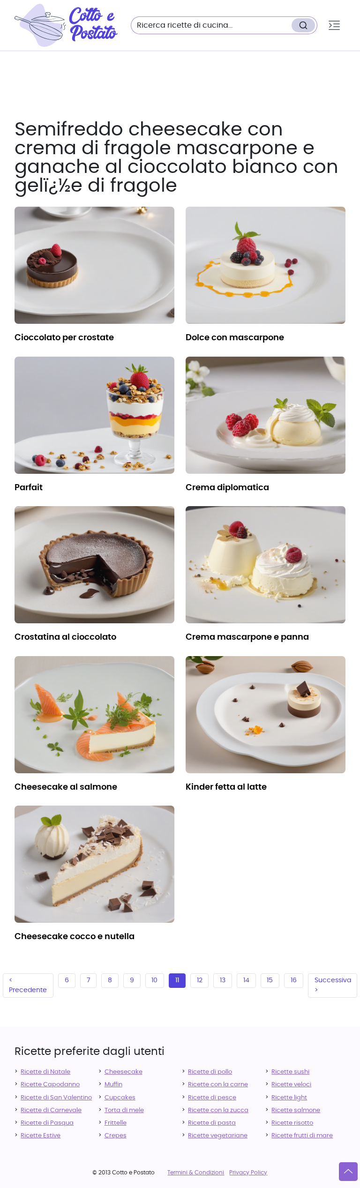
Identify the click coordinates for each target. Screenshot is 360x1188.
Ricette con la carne (218, 1085)
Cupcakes (120, 1098)
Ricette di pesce (212, 1098)
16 (294, 980)
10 (154, 980)
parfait (29, 488)
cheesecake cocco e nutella (75, 937)
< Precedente (28, 985)
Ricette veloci (291, 1085)
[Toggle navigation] (334, 25)
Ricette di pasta (212, 1123)
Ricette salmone (295, 1110)
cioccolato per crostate (64, 338)
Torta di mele (124, 1110)
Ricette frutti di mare (302, 1136)
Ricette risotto (292, 1123)
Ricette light (289, 1098)
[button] (334, 25)
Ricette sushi (290, 1072)
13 (222, 980)
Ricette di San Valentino (56, 1098)
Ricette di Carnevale (51, 1110)
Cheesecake (123, 1072)
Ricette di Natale (45, 1072)
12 (199, 980)
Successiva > (333, 985)
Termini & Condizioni (195, 1172)
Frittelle (116, 1123)
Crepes (116, 1136)
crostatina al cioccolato (65, 637)
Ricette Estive (40, 1136)
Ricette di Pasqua (47, 1123)
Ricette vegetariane (218, 1136)
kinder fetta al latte (226, 787)
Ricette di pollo (210, 1072)
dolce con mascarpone (235, 338)
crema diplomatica (227, 488)
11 (177, 980)
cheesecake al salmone (66, 787)
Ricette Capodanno (50, 1085)
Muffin (113, 1085)
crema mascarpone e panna (247, 637)
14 (246, 980)
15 (270, 980)
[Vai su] (348, 1171)
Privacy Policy (248, 1172)
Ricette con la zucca (218, 1110)
